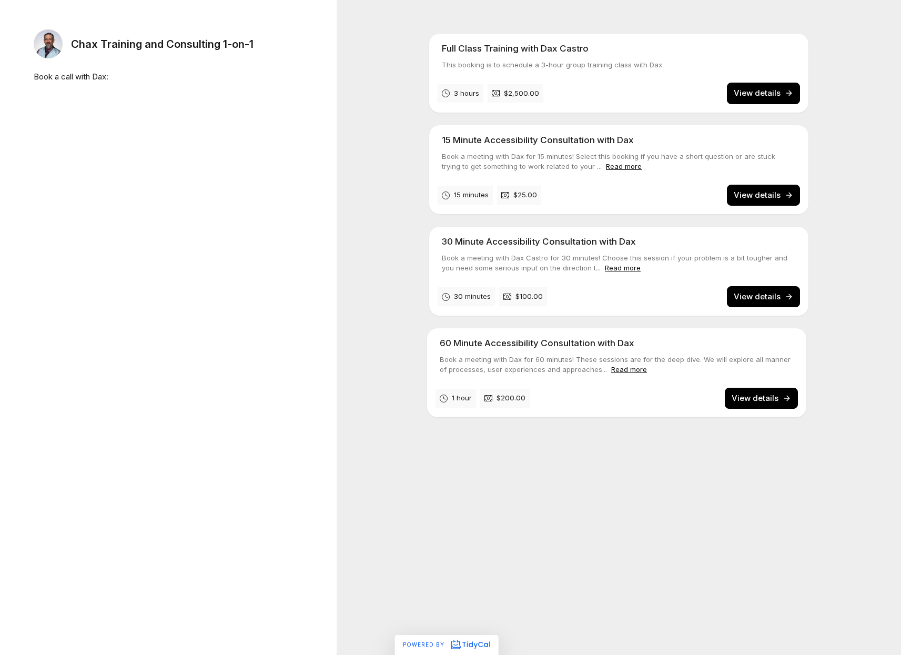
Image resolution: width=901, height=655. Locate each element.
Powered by (425, 644)
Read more (624, 166)
